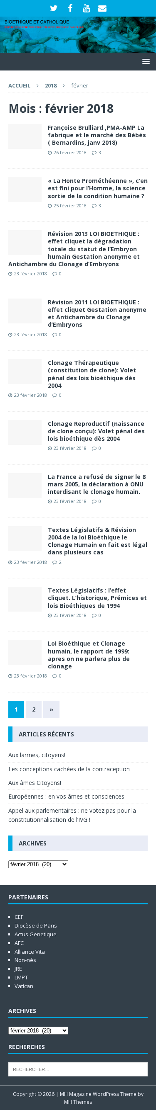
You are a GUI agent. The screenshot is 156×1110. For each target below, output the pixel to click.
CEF (19, 917)
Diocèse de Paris (36, 925)
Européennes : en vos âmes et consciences (66, 796)
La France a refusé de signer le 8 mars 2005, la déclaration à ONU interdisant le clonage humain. (97, 484)
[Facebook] (70, 8)
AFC (19, 943)
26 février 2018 (70, 152)
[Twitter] (54, 8)
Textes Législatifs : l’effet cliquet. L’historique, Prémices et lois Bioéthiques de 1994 (97, 597)
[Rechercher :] (78, 1068)
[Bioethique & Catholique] (78, 47)
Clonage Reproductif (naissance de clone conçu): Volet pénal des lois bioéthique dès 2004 (96, 431)
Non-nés (25, 960)
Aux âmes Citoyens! (34, 783)
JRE (18, 968)
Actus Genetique (36, 934)
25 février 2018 (70, 205)
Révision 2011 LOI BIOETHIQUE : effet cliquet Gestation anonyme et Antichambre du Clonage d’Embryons (97, 313)
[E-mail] (102, 8)
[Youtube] (86, 8)
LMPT (21, 977)
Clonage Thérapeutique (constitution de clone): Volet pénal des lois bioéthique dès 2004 (92, 374)
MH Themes (78, 1101)
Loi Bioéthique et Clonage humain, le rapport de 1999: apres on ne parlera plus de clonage (89, 654)
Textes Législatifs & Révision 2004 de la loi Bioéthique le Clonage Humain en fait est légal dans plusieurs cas (97, 541)
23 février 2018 (30, 273)
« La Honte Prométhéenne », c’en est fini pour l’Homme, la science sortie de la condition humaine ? (98, 188)
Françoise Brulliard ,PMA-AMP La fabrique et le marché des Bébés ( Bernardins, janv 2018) (97, 135)
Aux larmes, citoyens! (36, 755)
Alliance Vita (30, 951)
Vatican (24, 986)
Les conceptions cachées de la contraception (69, 769)
